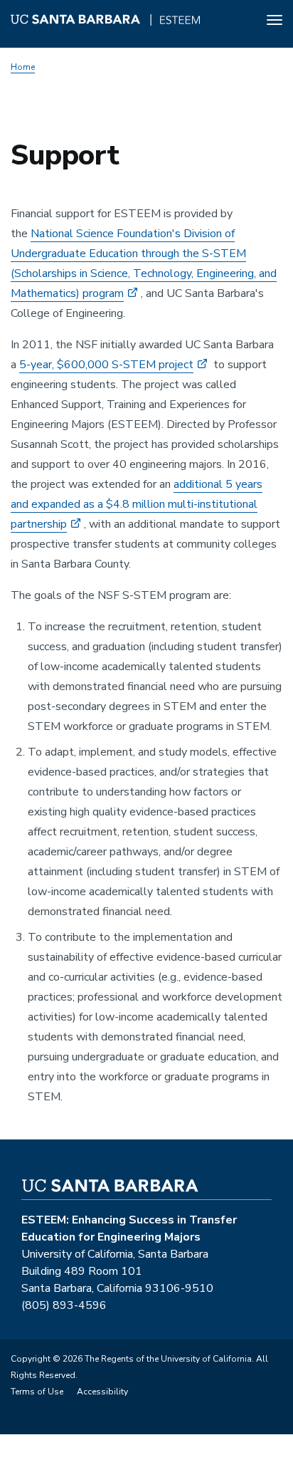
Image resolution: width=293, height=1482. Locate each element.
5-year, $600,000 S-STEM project (106, 364)
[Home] (105, 22)
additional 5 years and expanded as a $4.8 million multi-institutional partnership (136, 504)
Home (23, 67)
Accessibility (102, 1391)
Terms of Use (37, 1391)
